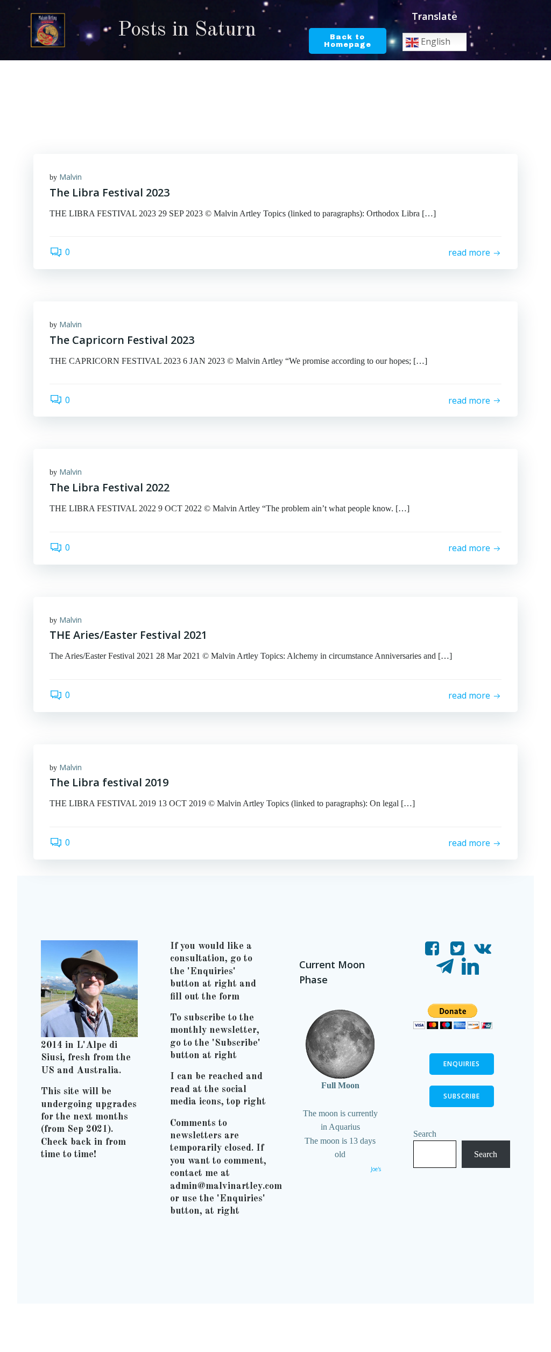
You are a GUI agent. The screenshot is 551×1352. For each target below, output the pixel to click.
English (434, 41)
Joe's (376, 1169)
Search (424, 1133)
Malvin (70, 177)
